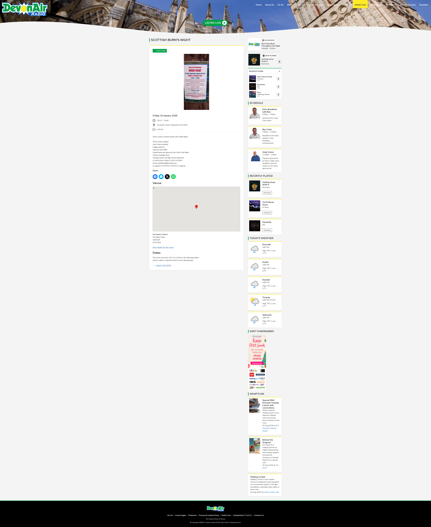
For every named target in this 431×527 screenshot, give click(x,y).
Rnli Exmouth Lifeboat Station (270, 428)
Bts (263, 225)
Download (267, 193)
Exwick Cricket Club (271, 492)
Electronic (266, 187)
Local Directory (316, 4)
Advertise (300, 4)
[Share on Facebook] (155, 176)
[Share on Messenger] (161, 176)
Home (259, 4)
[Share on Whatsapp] (173, 176)
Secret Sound (376, 4)
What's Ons (360, 4)
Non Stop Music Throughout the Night (271, 45)
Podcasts (346, 4)
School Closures (408, 4)
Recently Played (256, 71)
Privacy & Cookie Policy (209, 515)
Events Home (161, 51)
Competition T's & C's (242, 515)
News (289, 4)
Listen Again (333, 4)
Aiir (240, 522)
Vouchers (423, 4)
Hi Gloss (265, 207)
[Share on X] (167, 176)
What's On (257, 394)
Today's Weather (261, 238)
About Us (269, 4)
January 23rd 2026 (163, 265)
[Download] (279, 61)
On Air (281, 4)
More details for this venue (163, 247)
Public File (226, 515)
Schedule (256, 103)
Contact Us (391, 4)
